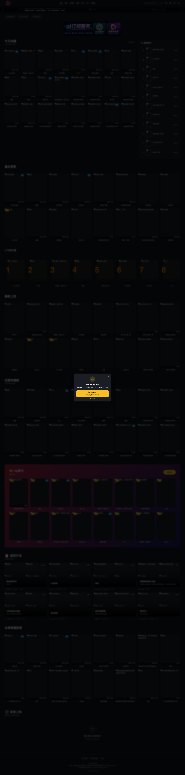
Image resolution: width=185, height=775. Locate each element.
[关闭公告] (108, 376)
